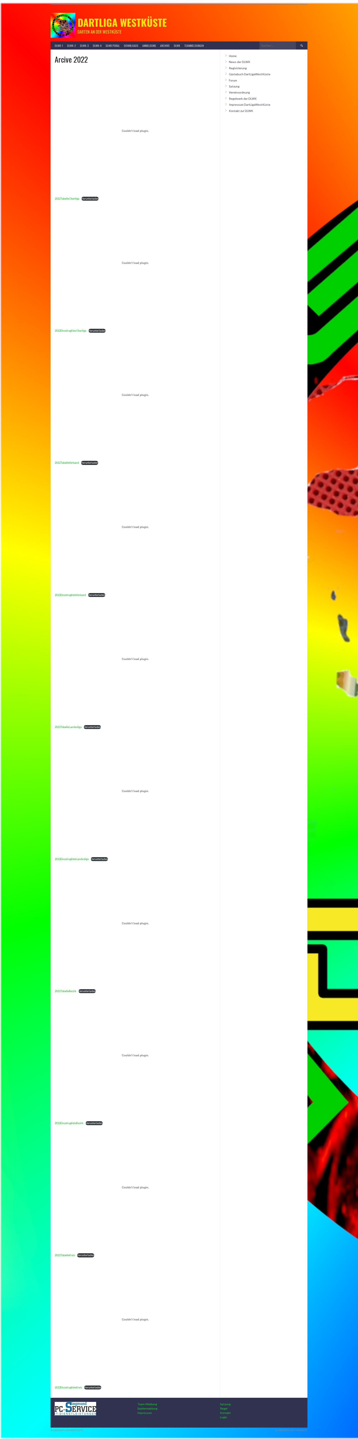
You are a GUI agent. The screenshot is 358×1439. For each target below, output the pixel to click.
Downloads (131, 45)
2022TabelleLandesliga (68, 727)
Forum (233, 80)
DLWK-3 (84, 45)
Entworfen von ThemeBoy (291, 1430)
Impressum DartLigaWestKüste (249, 104)
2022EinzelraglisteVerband (70, 595)
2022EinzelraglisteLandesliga (72, 859)
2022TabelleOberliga (67, 198)
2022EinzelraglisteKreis (68, 1387)
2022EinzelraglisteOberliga (70, 330)
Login (223, 1417)
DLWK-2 (71, 45)
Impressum (144, 1413)
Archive (165, 45)
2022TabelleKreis (65, 1255)
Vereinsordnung (239, 92)
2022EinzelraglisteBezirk (69, 1123)
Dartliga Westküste (122, 22)
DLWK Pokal (113, 45)
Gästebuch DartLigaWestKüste (249, 74)
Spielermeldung (147, 1408)
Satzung (234, 86)
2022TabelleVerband (67, 462)
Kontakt (225, 1413)
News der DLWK (239, 62)
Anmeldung (149, 45)
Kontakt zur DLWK (241, 111)
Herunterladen (90, 198)
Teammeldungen (194, 45)
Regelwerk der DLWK (243, 98)
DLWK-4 (97, 45)
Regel (223, 1408)
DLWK (177, 45)
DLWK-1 (59, 45)
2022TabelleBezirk (65, 991)
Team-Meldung (147, 1404)
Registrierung (238, 68)
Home (233, 56)
